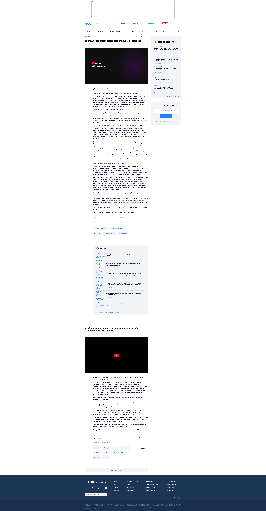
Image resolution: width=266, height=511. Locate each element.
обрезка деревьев (101, 228)
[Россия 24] (136, 24)
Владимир (124, 233)
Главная (115, 481)
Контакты (132, 32)
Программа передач (116, 32)
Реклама (100, 32)
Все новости (149, 481)
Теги (147, 493)
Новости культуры (172, 487)
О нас (89, 32)
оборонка (125, 448)
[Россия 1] (122, 24)
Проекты (115, 484)
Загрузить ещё (118, 470)
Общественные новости (152, 484)
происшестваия (118, 452)
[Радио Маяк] (165, 24)
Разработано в (175, 497)
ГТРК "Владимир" (123, 217)
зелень (98, 233)
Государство (170, 490)
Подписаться (166, 116)
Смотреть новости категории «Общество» (107, 312)
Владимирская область (118, 228)
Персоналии (116, 490)
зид (116, 448)
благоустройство (110, 233)
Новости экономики (172, 484)
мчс (107, 452)
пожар (98, 448)
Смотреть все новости (171, 96)
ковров (107, 448)
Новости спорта (150, 490)
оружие (98, 452)
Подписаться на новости (166, 105)
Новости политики (151, 487)
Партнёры (130, 490)
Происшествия (171, 481)
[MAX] (156, 32)
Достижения (130, 487)
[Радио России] (151, 24)
